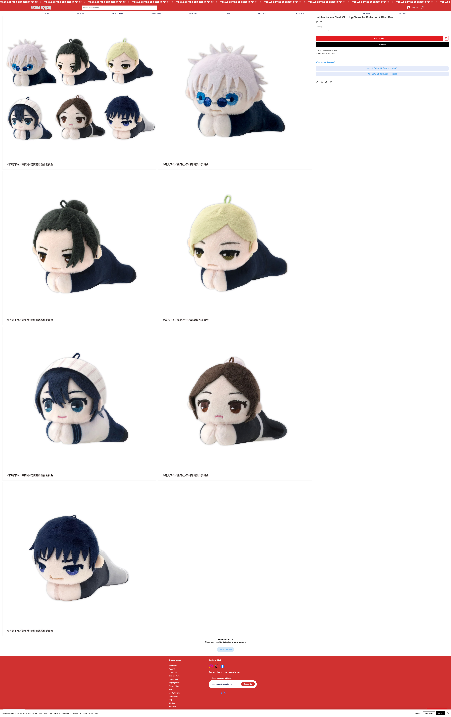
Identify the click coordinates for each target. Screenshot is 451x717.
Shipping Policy (174, 683)
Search (171, 689)
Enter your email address (221, 678)
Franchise (172, 706)
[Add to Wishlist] (446, 38)
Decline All (429, 713)
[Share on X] (330, 82)
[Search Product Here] (154, 8)
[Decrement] (317, 31)
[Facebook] (222, 666)
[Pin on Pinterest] (322, 82)
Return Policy (173, 679)
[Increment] (339, 31)
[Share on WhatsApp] (326, 82)
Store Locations (174, 676)
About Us (172, 669)
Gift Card (172, 703)
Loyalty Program (174, 693)
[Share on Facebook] (317, 82)
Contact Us (173, 672)
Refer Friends (173, 696)
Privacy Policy (174, 686)
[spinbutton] (328, 31)
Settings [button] (418, 713)
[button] (422, 7)
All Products (173, 666)
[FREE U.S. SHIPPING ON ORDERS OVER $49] (225, 2)
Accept (440, 713)
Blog (170, 700)
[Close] (448, 713)
